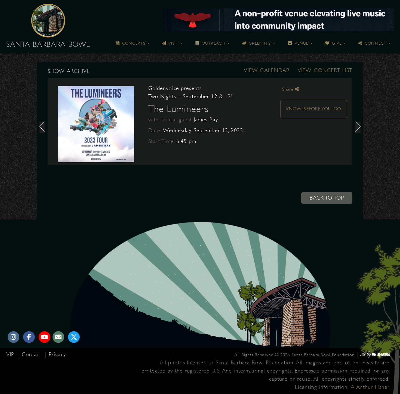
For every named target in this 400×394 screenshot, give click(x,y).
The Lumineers (178, 108)
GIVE (336, 43)
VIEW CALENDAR (267, 70)
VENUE (301, 43)
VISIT (173, 43)
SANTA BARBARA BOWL (48, 44)
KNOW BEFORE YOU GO (313, 108)
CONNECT (374, 43)
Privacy (57, 354)
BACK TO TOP (327, 198)
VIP (11, 354)
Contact (32, 354)
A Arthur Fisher (370, 387)
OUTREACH (212, 43)
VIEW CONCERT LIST (325, 70)
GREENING (259, 43)
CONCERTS (133, 43)
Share (288, 89)
